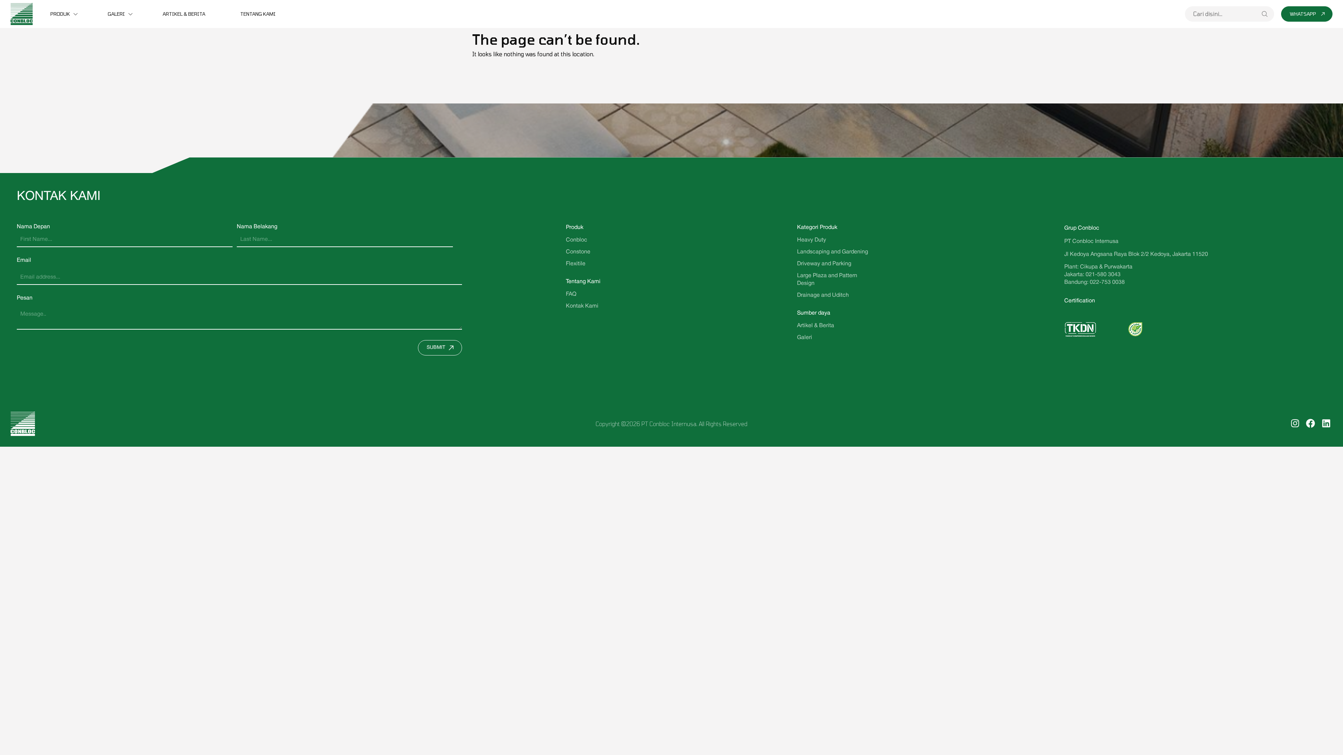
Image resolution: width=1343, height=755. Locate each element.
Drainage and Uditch (823, 295)
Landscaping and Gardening (832, 252)
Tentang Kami (258, 14)
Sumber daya (813, 313)
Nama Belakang (257, 226)
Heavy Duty (811, 240)
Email (24, 260)
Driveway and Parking (824, 263)
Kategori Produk (817, 227)
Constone (578, 252)
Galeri (116, 14)
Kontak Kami (582, 306)
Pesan (25, 298)
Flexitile (575, 263)
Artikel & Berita (184, 14)
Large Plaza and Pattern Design (827, 279)
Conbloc (576, 240)
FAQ (571, 294)
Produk (60, 14)
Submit (436, 347)
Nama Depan (33, 226)
